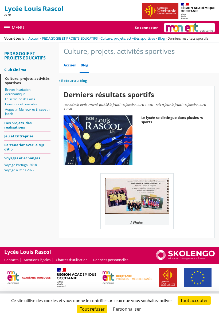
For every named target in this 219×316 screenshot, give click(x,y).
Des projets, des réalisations (18, 125)
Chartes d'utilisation (72, 260)
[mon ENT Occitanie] (189, 27)
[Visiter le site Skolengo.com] (185, 258)
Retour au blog (73, 80)
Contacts (11, 260)
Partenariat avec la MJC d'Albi (24, 147)
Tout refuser (92, 309)
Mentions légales (37, 260)
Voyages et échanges (22, 158)
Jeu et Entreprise (18, 136)
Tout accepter (194, 300)
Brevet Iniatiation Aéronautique (17, 91)
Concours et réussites (21, 104)
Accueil (33, 38)
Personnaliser (127, 309)
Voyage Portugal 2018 (20, 165)
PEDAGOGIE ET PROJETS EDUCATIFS (70, 38)
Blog (161, 38)
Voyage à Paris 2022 (19, 170)
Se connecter (146, 27)
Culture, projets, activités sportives (127, 38)
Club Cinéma (15, 69)
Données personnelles (110, 260)
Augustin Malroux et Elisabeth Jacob (27, 111)
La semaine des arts (20, 99)
